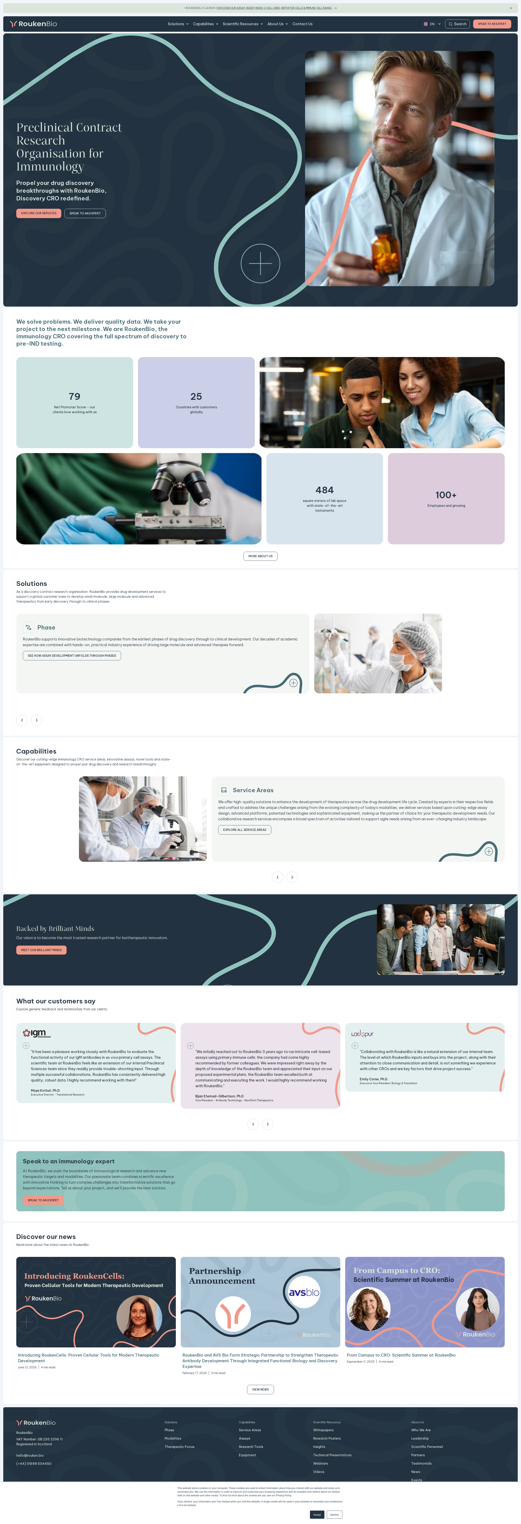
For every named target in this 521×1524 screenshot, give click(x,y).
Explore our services (38, 213)
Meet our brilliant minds (41, 950)
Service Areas (250, 1430)
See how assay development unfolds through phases (72, 656)
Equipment (247, 1455)
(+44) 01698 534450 (33, 1464)
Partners (418, 1455)
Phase (169, 1430)
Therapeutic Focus (179, 1447)
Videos (318, 1472)
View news (260, 1389)
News (415, 1472)
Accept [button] (317, 1514)
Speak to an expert (85, 213)
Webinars (320, 1463)
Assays (244, 1438)
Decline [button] (334, 1514)
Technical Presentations (332, 1455)
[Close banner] (511, 8)
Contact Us (302, 24)
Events (416, 1480)
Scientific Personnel (427, 1447)
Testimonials (421, 1463)
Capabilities (203, 24)
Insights (319, 1447)
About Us (275, 24)
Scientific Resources (240, 24)
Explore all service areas (244, 830)
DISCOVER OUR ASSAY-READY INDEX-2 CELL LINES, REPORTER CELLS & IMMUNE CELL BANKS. (274, 8)
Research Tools (251, 1447)
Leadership (420, 1438)
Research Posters (327, 1438)
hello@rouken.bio (30, 1455)
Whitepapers (323, 1430)
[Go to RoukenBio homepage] (33, 24)
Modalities (173, 1438)
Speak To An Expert (492, 23)
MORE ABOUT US (260, 556)
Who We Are (421, 1430)
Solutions (176, 24)
